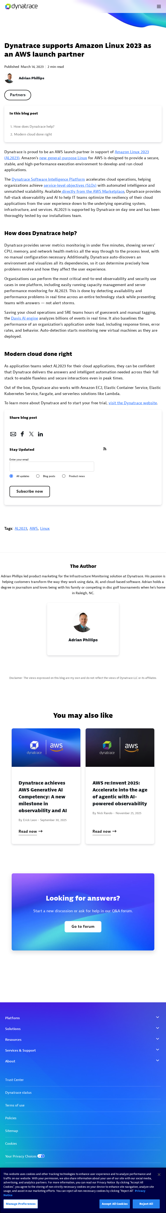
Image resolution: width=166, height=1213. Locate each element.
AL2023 (21, 528)
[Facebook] (22, 432)
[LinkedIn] (40, 432)
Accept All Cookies (115, 1204)
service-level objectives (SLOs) (70, 185)
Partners (18, 94)
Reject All (146, 1204)
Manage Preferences (20, 1204)
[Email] (13, 432)
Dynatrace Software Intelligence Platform (48, 179)
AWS (34, 528)
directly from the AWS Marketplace (92, 191)
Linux (45, 528)
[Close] (159, 1174)
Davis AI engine (24, 318)
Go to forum (83, 926)
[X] (31, 432)
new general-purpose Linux (63, 158)
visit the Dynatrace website (133, 403)
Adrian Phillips (31, 78)
